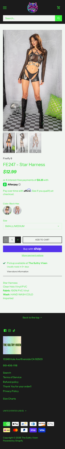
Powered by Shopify (13, 440)
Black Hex (7, 210)
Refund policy (10, 381)
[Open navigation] (4, 7)
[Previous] (7, 80)
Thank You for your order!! (17, 386)
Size (5, 220)
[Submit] (58, 18)
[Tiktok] (14, 330)
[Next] (58, 80)
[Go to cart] (58, 7)
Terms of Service (12, 377)
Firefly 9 (7, 158)
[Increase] (18, 240)
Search (7, 372)
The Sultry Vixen (30, 437)
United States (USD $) (13, 411)
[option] (32, 80)
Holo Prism (17, 210)
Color (5, 203)
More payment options (32, 255)
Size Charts (9, 398)
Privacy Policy (11, 391)
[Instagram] (9, 330)
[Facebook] (5, 330)
